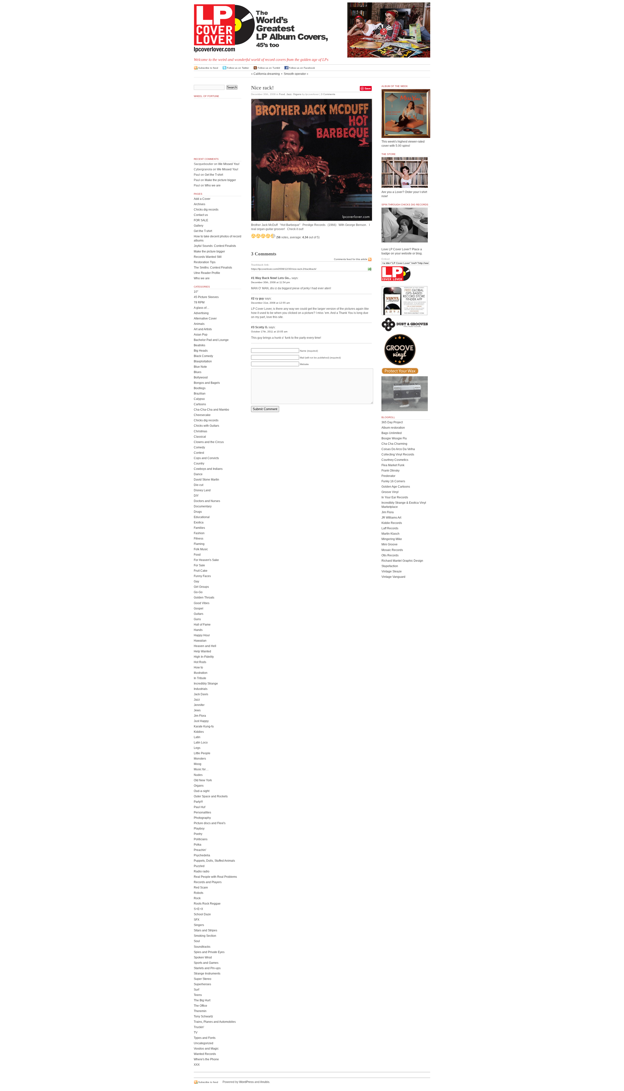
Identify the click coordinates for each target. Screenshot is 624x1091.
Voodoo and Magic (206, 1048)
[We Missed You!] (406, 133)
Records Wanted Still (208, 257)
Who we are (213, 185)
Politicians (200, 839)
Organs (297, 94)
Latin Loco (201, 742)
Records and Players (208, 882)
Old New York (203, 780)
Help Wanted (202, 651)
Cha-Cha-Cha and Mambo (211, 409)
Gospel (198, 608)
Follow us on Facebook (302, 68)
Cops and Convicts (206, 458)
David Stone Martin (206, 479)
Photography (202, 818)
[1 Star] (253, 235)
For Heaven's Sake (206, 560)
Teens (198, 995)
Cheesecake (202, 415)
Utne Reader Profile (207, 273)
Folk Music (201, 549)
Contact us (201, 215)
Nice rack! (262, 88)
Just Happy (201, 721)
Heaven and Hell (205, 646)
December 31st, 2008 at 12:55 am (270, 302)
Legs (197, 748)
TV (195, 1032)
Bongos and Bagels (207, 383)
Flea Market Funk (392, 465)
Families (199, 528)
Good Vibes (201, 603)
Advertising (201, 313)
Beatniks (199, 345)
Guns (197, 619)
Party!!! (198, 801)
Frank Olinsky (390, 470)
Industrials (200, 689)
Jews (197, 710)
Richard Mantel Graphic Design (402, 560)
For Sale (199, 565)
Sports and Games (206, 963)
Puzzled (199, 866)
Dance (198, 474)
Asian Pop (200, 334)
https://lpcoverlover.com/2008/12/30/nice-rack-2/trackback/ (283, 269)
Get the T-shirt (214, 174)
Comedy (199, 447)
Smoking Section (205, 935)
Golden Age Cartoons (395, 486)
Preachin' (200, 850)
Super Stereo (202, 979)
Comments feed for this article (350, 259)
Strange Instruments (207, 973)
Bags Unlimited (391, 433)
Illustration (200, 673)
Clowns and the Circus (209, 442)
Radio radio (201, 871)
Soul (197, 941)
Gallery (198, 225)
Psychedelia (202, 855)
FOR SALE (201, 220)
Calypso (199, 399)
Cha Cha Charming (394, 443)
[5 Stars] (273, 235)
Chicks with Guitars (206, 425)
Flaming (199, 544)
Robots (198, 893)
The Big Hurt (202, 1000)
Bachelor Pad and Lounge (211, 340)
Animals (199, 324)
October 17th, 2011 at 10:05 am (269, 331)
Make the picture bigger (220, 180)
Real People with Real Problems (215, 877)
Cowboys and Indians (208, 469)
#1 (252, 278)
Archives (199, 204)
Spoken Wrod (203, 957)
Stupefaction (389, 566)
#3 (252, 327)
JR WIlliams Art (391, 517)
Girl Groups (201, 587)
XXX (197, 1064)
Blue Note (200, 366)
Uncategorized (203, 1043)
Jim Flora (200, 715)
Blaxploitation (203, 361)
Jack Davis (201, 694)
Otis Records (390, 555)
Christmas (200, 431)
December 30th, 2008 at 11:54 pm (270, 282)
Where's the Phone (206, 1059)
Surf (196, 989)
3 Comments (328, 94)
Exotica (199, 522)
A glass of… (201, 307)
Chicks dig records (206, 209)
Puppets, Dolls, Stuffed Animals (214, 860)
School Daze (202, 914)
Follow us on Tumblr (269, 68)
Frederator (388, 476)
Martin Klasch (390, 533)
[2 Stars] (258, 235)
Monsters (200, 758)
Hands (198, 630)
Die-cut (198, 485)
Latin (197, 737)
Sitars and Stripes (205, 930)
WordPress (246, 1082)
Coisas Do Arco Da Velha (398, 449)
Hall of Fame (202, 624)
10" (196, 291)
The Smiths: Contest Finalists (213, 267)
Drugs (198, 511)
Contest (199, 452)
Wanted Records (205, 1054)
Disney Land (202, 490)
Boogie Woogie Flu (394, 438)
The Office (200, 1005)
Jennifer (199, 705)
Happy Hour (202, 635)
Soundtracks (202, 946)
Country (199, 463)
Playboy (199, 828)
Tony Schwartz (203, 1016)
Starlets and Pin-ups (207, 968)
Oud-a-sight (201, 791)
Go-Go (198, 592)
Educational (202, 517)
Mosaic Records (392, 550)
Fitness (198, 538)
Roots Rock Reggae (207, 903)
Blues (197, 372)
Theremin (200, 1011)
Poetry (198, 834)
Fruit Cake (200, 570)
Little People (202, 753)
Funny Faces (202, 576)
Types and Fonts (204, 1038)
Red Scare (201, 887)
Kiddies (199, 732)
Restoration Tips (204, 262)
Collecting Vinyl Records (397, 454)
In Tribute (200, 678)
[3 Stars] (263, 235)
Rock (197, 898)
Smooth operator (295, 74)
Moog (197, 764)
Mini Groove (389, 544)
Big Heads (201, 350)
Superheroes (202, 984)
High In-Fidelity (204, 656)
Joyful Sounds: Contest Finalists (215, 246)
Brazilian (199, 393)
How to (198, 667)
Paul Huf (199, 807)
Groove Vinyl (390, 492)
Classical (200, 436)
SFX (196, 919)
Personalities (202, 812)
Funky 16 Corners (393, 481)
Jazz (289, 94)
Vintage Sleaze (391, 571)
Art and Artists (203, 329)
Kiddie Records (391, 523)
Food (282, 94)
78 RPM (199, 302)
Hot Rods (200, 662)
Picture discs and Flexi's (209, 823)
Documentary (203, 506)
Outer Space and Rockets (211, 796)
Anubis (264, 1082)
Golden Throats (204, 597)
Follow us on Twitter (238, 68)
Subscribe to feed (208, 68)
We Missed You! (228, 164)
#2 (252, 298)
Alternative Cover (205, 318)
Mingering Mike (391, 539)
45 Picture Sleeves (206, 297)
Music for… (201, 769)
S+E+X (198, 909)
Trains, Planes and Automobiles (215, 1021)
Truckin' (199, 1027)
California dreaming (267, 74)
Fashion (199, 533)
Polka (197, 844)
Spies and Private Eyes (209, 952)
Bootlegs (199, 388)
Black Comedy (203, 356)
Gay (196, 581)
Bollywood (201, 377)
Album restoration (393, 427)
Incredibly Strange (206, 683)
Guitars (198, 614)
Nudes (198, 775)
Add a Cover (202, 199)
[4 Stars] (268, 235)
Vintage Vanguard (393, 577)
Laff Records (389, 528)
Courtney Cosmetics (394, 460)
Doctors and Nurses (207, 501)
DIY (196, 495)
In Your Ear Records (394, 497)
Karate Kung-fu (204, 726)
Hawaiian (200, 640)
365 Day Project (392, 422)
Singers (199, 925)
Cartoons (200, 404)
